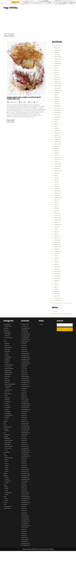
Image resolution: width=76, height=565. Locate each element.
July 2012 (56, 255)
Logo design (8, 442)
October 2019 (57, 61)
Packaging (7, 444)
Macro (7, 387)
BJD (5, 423)
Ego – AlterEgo (9, 35)
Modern (7, 378)
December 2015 (57, 164)
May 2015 (56, 179)
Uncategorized (7, 506)
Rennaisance (8, 393)
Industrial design (9, 368)
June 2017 (56, 123)
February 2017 (57, 132)
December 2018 (57, 83)
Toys (5, 504)
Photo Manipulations (10, 384)
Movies (6, 475)
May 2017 (56, 126)
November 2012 (57, 246)
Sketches (7, 399)
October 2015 (57, 168)
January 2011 (57, 296)
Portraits (7, 392)
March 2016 (56, 157)
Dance (6, 486)
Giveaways (7, 434)
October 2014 (57, 195)
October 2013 (57, 222)
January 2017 (57, 135)
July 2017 (56, 121)
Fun (5, 432)
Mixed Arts (7, 376)
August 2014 (57, 199)
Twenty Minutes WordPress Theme (32, 549)
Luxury (6, 463)
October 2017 (57, 115)
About (23, 560)
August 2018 (57, 92)
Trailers (7, 483)
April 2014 (56, 208)
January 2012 (57, 269)
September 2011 (58, 278)
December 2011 (57, 271)
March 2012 (56, 264)
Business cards (9, 440)
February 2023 (57, 45)
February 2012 (57, 267)
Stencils (7, 403)
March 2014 (56, 211)
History (7, 459)
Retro (6, 395)
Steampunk (8, 401)
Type (6, 450)
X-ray (6, 419)
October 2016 (57, 141)
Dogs (6, 500)
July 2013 (56, 229)
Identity (6, 436)
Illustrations (8, 366)
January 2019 (57, 81)
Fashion (6, 429)
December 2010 (57, 298)
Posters (7, 479)
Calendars (7, 349)
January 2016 (57, 161)
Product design (8, 446)
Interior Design (8, 337)
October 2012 (57, 249)
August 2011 (57, 280)
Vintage (7, 417)
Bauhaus (7, 345)
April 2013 (56, 235)
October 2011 (57, 275)
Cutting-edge (8, 357)
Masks (5, 473)
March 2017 (56, 130)
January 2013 (57, 242)
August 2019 (57, 65)
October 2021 (57, 47)
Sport (6, 467)
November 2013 (57, 220)
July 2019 (56, 68)
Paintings (7, 380)
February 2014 (57, 213)
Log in (55, 311)
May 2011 (56, 287)
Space (5, 502)
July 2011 (56, 282)
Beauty (6, 421)
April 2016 (56, 155)
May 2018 (56, 99)
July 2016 (56, 148)
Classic (7, 353)
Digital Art (7, 359)
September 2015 (58, 170)
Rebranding (8, 448)
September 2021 (58, 50)
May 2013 (56, 233)
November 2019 (57, 59)
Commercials (8, 326)
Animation (6, 330)
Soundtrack (8, 481)
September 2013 (58, 224)
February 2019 (57, 79)
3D (5, 341)
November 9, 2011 (12, 102)
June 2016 (56, 150)
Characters (8, 351)
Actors (6, 477)
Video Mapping (8, 415)
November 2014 (57, 193)
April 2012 (56, 262)
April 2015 (56, 182)
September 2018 (58, 90)
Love (6, 461)
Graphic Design (9, 364)
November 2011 (57, 273)
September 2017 (58, 117)
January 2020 (57, 54)
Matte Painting (8, 372)
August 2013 (57, 226)
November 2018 (57, 85)
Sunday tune (8, 492)
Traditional (7, 411)
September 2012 (58, 251)
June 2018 (56, 97)
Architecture (7, 332)
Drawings (7, 361)
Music (5, 485)
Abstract (7, 343)
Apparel (7, 430)
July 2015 (56, 175)
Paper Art (7, 382)
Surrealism (7, 407)
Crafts (5, 425)
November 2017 (57, 112)
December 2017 (57, 110)
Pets (5, 496)
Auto (6, 455)
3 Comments (22, 102)
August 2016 (57, 146)
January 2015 (57, 188)
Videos (7, 494)
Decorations (8, 333)
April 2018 (56, 101)
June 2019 (56, 70)
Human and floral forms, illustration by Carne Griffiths (24, 98)
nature (6, 465)
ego (29, 102)
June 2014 (56, 204)
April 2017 (56, 128)
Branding (7, 438)
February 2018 (57, 106)
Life (5, 454)
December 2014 (57, 191)
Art (5, 339)
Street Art (7, 405)
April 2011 (56, 289)
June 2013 (56, 231)
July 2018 (56, 94)
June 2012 (56, 258)
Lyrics (6, 490)
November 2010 (57, 300)
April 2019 (56, 74)
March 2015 (56, 184)
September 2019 (58, 63)
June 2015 (56, 177)
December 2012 (57, 244)
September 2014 (58, 197)
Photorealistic (8, 390)
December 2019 (57, 56)
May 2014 (56, 206)
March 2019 (56, 77)
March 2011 (56, 291)
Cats (6, 498)
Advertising (7, 324)
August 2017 (57, 119)
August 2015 (57, 173)
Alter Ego (6, 328)
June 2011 (56, 284)
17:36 (35, 102)
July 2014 (56, 202)
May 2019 (56, 72)
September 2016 (58, 144)
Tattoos (7, 409)
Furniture (7, 335)
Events (6, 488)
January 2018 (57, 108)
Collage (7, 355)
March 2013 (56, 237)
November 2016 (57, 139)
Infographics (8, 370)
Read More (10, 121)
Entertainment (7, 427)
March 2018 (56, 103)
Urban (6, 469)
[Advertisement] (38, 22)
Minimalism (8, 374)
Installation (7, 452)
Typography (8, 413)
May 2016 (56, 153)
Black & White (8, 347)
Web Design (7, 508)
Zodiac (6, 471)
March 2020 (56, 52)
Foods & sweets (9, 457)
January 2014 (57, 215)
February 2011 (57, 293)
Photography (8, 386)
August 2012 (57, 253)
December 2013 (57, 217)
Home (23, 556)
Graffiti (7, 362)
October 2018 (57, 88)
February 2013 (57, 240)
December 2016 (57, 137)
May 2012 (56, 260)
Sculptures (7, 397)
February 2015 (57, 186)
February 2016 (57, 159)
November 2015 (57, 166)
